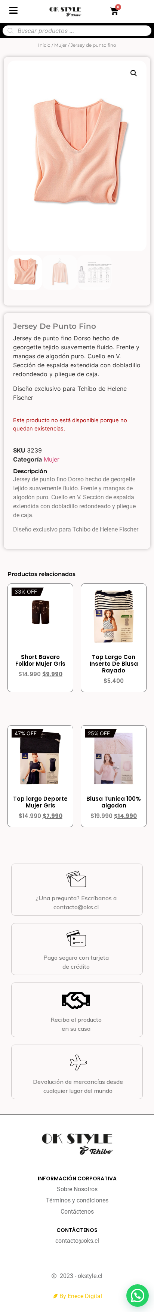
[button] (134, 73)
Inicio (44, 45)
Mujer (60, 45)
